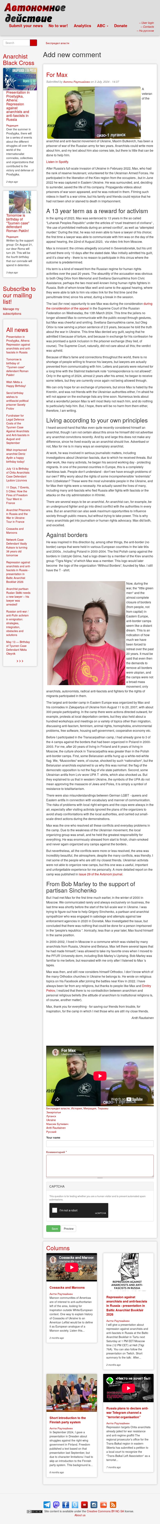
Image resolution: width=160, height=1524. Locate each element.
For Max (57, 74)
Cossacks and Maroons (67, 1287)
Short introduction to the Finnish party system (68, 1420)
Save (54, 1229)
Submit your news (26, 25)
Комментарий (56, 1152)
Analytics (82, 25)
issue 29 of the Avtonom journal (100, 874)
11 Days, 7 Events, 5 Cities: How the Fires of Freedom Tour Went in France (17, 495)
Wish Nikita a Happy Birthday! (16, 384)
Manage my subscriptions (12, 311)
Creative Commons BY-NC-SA (105, 1511)
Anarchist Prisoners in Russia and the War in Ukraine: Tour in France (18, 516)
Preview (69, 1229)
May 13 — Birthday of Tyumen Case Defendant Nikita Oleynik (18, 647)
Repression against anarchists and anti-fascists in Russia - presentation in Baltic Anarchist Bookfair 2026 (126, 1306)
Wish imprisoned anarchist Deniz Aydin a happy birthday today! (16, 455)
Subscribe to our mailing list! (19, 295)
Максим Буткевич (57, 1124)
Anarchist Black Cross (18, 59)
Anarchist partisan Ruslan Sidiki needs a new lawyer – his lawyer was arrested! (18, 596)
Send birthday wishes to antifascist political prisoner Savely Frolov (17, 400)
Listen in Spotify (57, 161)
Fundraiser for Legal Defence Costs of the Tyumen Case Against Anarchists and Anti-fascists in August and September (17, 429)
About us (80, 1515)
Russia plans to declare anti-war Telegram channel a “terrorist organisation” (127, 1412)
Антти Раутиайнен (76, 82)
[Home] (36, 13)
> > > (20, 660)
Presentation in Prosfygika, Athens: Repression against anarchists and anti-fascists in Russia (18, 106)
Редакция (12, 125)
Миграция (90, 1108)
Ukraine (51, 1120)
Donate (120, 25)
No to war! (58, 25)
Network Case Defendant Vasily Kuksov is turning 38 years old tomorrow (16, 547)
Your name (53, 1137)
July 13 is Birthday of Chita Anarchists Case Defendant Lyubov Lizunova (17, 474)
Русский (51, 1132)
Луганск (51, 1116)
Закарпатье (53, 1112)
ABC (101, 25)
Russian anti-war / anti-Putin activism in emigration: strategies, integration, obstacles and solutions (17, 623)
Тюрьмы (103, 1108)
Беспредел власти (57, 43)
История (76, 1108)
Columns (58, 1248)
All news (17, 329)
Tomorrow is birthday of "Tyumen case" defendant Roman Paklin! (17, 223)
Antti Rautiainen (56, 1128)
